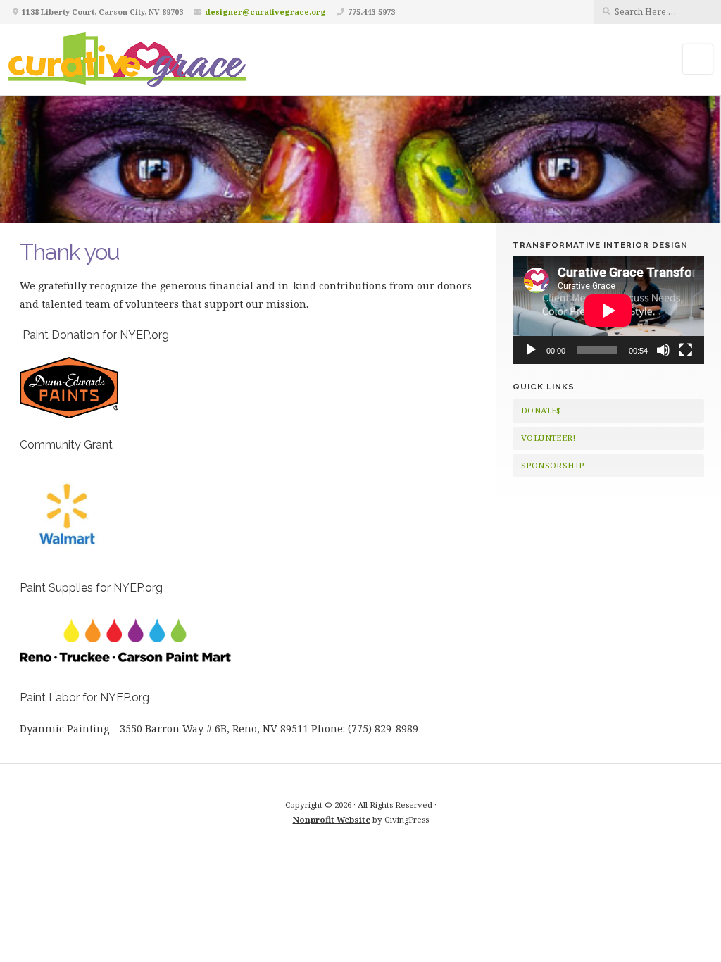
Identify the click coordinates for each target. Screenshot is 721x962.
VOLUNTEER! (548, 437)
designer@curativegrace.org (265, 11)
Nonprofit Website (331, 819)
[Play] (531, 350)
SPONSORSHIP (552, 465)
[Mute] (663, 350)
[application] (608, 310)
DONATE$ (541, 410)
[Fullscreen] (686, 350)
